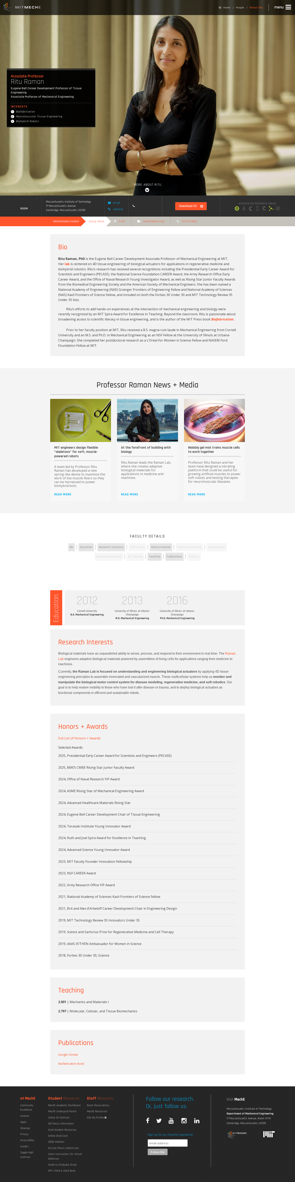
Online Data (137, 547)
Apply (23, 1122)
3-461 (122, 221)
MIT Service (135, 557)
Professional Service (109, 557)
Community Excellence (26, 1108)
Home (226, 7)
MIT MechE (22, 8)
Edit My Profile (96, 1117)
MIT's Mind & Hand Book (61, 1171)
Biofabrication (222, 319)
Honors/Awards (161, 547)
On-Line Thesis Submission (63, 1148)
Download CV (188, 206)
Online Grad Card (58, 1136)
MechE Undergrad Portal (62, 1111)
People (240, 7)
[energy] (257, 209)
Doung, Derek (96, 221)
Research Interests (111, 547)
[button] (283, 7)
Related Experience (189, 547)
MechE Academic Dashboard (64, 1105)
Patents (194, 557)
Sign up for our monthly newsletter (170, 1135)
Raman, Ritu (256, 7)
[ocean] (264, 209)
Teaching (154, 557)
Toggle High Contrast (26, 1155)
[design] (243, 209)
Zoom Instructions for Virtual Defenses (65, 1156)
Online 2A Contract (59, 1117)
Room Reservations (98, 1105)
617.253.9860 (189, 221)
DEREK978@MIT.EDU (154, 221)
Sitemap (25, 1128)
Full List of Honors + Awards (79, 738)
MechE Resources (97, 1111)
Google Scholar (68, 1054)
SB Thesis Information (61, 1123)
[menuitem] (224, 7)
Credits (24, 1146)
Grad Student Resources (62, 1130)
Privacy (24, 1134)
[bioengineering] (271, 209)
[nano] (278, 209)
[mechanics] (237, 209)
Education (86, 547)
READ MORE (62, 494)
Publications (174, 557)
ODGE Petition (56, 1142)
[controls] (250, 209)
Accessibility (27, 1140)
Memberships (216, 547)
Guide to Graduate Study (62, 1165)
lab (67, 264)
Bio (71, 547)
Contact (24, 1116)
